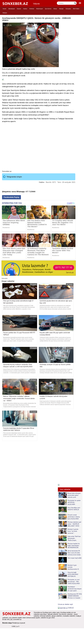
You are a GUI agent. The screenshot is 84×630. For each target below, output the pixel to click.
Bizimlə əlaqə (7, 623)
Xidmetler (5, 278)
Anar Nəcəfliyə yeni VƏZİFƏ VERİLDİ (74, 508)
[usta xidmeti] (39, 268)
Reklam (5, 13)
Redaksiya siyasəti (18, 623)
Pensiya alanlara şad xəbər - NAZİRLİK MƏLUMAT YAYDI (74, 524)
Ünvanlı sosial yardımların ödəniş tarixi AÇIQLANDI (74, 516)
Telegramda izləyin (14, 177)
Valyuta (36, 4)
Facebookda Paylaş (11, 197)
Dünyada (68, 8)
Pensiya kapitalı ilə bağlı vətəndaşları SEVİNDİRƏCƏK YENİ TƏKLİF (74, 545)
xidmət (4, 76)
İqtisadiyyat (11, 8)
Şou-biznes (48, 8)
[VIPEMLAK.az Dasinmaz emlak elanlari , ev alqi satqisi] (63, 608)
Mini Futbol (76, 8)
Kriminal (31, 8)
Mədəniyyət (39, 8)
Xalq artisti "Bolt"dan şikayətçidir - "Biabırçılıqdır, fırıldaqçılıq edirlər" (74, 538)
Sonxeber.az (7, 171)
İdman (55, 8)
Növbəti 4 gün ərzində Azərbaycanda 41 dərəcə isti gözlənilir (74, 567)
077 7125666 (30, 192)
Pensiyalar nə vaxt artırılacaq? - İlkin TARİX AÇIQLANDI (74, 581)
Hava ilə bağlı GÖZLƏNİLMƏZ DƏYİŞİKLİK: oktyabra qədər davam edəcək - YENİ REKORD (69, 574)
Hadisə (25, 8)
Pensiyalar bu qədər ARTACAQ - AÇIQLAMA (74, 502)
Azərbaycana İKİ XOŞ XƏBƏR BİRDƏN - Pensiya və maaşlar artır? (75, 596)
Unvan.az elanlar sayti (65, 604)
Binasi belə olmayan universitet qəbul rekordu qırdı (74, 495)
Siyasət (19, 8)
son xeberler (13, 617)
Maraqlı (61, 8)
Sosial (4, 8)
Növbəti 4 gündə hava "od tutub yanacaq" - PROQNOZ (73, 531)
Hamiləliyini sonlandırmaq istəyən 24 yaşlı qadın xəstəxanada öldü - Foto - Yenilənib (70, 588)
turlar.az (71, 608)
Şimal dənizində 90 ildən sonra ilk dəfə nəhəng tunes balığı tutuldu (74, 552)
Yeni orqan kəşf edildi (74, 558)
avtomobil (50, 73)
